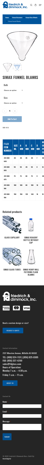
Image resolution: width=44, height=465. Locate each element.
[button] (13, 330)
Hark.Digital (7, 458)
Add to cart (12, 119)
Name (5, 401)
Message (6, 421)
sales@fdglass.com (12, 364)
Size (6, 97)
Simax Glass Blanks (31, 17)
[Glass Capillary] (12, 225)
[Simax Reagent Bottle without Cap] (31, 225)
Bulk (6, 85)
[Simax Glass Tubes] (12, 257)
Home (7, 17)
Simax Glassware (17, 17)
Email (5, 411)
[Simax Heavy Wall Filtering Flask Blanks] (31, 257)
